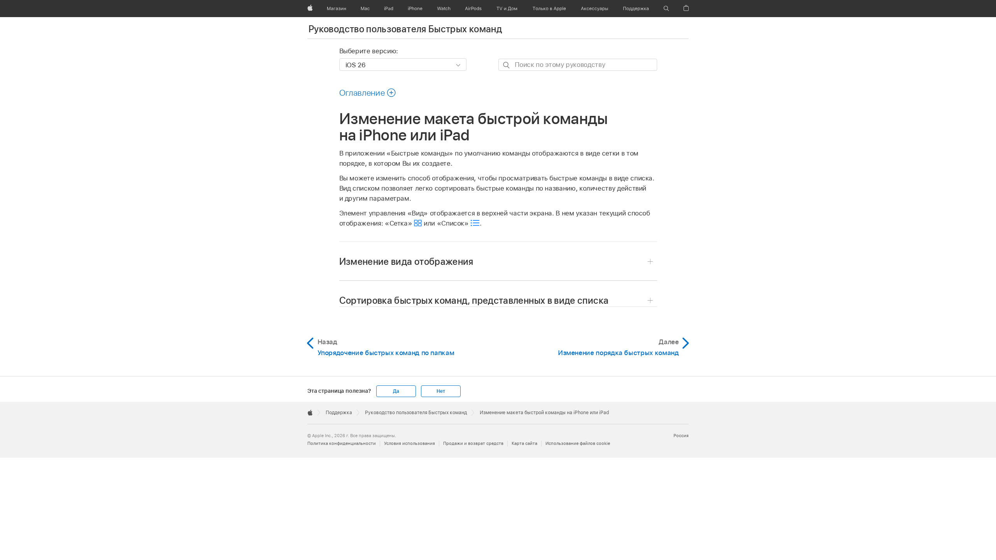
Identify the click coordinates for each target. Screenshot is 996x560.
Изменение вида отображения (406, 261)
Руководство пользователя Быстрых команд (405, 29)
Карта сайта (524, 443)
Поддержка (339, 412)
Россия (681, 435)
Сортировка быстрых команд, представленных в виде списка (474, 300)
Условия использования (409, 443)
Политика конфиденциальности (341, 443)
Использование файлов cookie (577, 443)
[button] (666, 8)
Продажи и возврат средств (473, 443)
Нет (441, 391)
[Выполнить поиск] (507, 65)
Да (396, 391)
